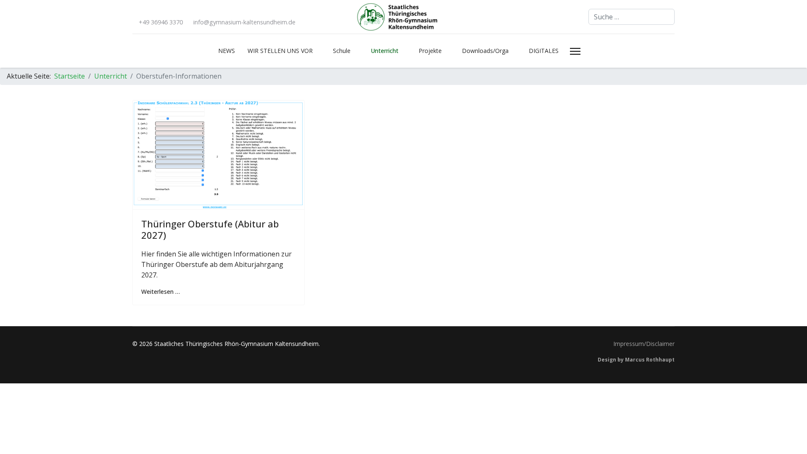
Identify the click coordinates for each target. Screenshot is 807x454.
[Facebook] (134, 11)
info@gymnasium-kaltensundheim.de (244, 22)
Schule (342, 51)
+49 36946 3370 (161, 22)
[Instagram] (148, 11)
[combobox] (631, 17)
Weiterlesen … (160, 292)
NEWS (226, 51)
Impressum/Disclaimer (644, 344)
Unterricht (384, 51)
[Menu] (575, 51)
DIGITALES (544, 51)
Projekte (430, 51)
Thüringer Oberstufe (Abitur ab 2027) (210, 229)
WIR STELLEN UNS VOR (280, 51)
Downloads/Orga (485, 51)
